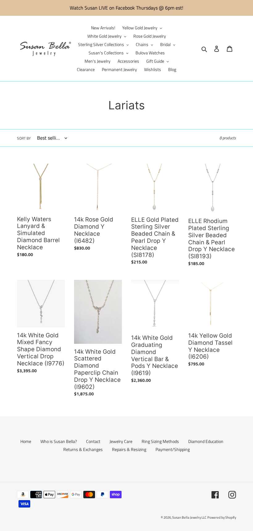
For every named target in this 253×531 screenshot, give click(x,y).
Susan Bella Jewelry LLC (189, 517)
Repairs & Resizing (129, 449)
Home (25, 441)
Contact (93, 441)
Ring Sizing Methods (160, 441)
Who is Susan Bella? (58, 441)
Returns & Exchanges (83, 449)
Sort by (24, 138)
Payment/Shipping (173, 449)
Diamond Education (205, 441)
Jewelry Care (121, 441)
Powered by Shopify (221, 517)
